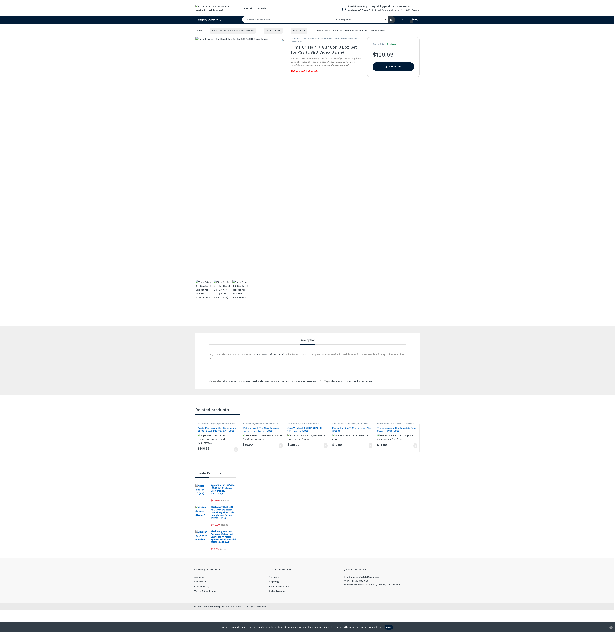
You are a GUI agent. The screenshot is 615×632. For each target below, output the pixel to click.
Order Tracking (277, 591)
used (355, 381)
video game (365, 381)
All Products (297, 38)
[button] (283, 41)
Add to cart (394, 66)
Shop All (248, 8)
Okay (388, 627)
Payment (274, 577)
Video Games (273, 30)
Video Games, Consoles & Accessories (233, 30)
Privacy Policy (201, 586)
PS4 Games (350, 424)
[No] (611, 627)
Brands (262, 8)
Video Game (276, 354)
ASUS (302, 424)
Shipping (274, 581)
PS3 (259, 354)
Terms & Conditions (205, 591)
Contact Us (200, 581)
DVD (392, 424)
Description (307, 340)
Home (198, 30)
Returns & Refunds (279, 586)
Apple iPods (223, 424)
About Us (199, 577)
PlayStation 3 (338, 381)
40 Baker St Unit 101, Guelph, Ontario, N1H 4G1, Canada (389, 10)
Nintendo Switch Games (266, 424)
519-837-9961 (403, 6)
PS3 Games (299, 30)
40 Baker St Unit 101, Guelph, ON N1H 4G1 (377, 584)
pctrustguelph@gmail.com (380, 6)
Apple (213, 424)
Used (317, 38)
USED (266, 354)
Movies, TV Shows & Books (395, 425)
